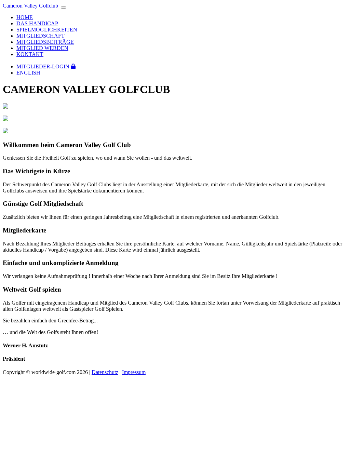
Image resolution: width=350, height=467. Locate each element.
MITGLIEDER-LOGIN (43, 66)
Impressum (134, 372)
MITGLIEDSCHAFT (40, 36)
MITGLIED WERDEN (42, 48)
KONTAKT (29, 54)
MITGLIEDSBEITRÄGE (45, 42)
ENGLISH (28, 73)
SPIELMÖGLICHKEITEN (46, 29)
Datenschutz (105, 372)
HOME (24, 17)
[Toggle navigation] (63, 7)
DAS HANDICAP (37, 23)
